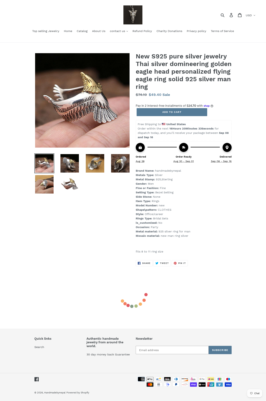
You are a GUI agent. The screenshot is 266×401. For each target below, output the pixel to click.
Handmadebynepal (55, 392)
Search (39, 347)
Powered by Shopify (77, 392)
